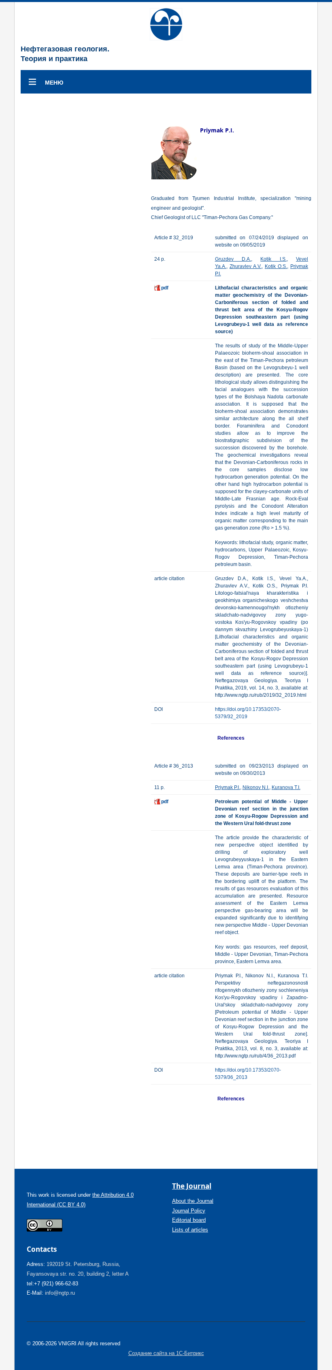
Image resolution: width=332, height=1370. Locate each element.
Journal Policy (188, 1211)
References (231, 738)
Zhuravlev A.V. (246, 266)
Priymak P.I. (227, 787)
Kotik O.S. (276, 266)
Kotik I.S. (273, 259)
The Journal (191, 1186)
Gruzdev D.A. (233, 259)
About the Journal (192, 1201)
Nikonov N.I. (256, 787)
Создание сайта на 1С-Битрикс (166, 1353)
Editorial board (189, 1220)
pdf (164, 288)
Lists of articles (190, 1230)
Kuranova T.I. (286, 787)
